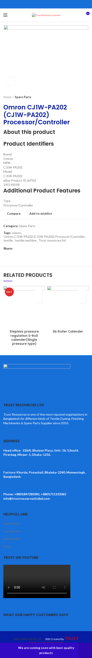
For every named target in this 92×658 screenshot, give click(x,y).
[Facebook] (35, 4)
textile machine (25, 240)
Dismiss (85, 650)
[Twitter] (41, 4)
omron (16, 233)
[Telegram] (56, 4)
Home (7, 97)
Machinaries (11, 539)
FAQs (7, 546)
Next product (86, 97)
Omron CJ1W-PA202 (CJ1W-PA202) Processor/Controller (44, 236)
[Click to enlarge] (11, 81)
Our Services (12, 531)
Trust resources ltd (52, 240)
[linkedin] (51, 4)
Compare (14, 213)
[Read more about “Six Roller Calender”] (82, 300)
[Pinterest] (46, 4)
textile (8, 240)
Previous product (77, 97)
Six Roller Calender (68, 331)
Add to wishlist (40, 213)
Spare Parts (23, 97)
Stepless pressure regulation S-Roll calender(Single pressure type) (24, 337)
